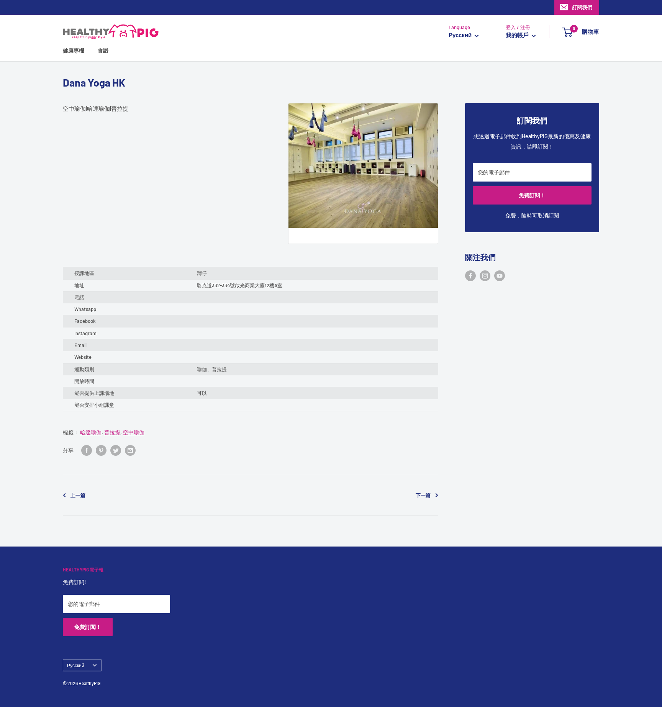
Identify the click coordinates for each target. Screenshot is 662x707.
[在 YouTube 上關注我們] (499, 275)
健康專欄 (73, 50)
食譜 (103, 50)
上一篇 (77, 495)
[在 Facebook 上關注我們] (470, 275)
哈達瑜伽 (91, 432)
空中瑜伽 (133, 432)
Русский (75, 665)
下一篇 (423, 495)
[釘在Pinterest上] (101, 450)
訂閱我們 (582, 7)
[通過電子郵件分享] (130, 450)
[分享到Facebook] (86, 450)
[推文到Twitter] (115, 450)
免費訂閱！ (532, 195)
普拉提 (112, 432)
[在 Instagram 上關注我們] (485, 275)
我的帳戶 (518, 35)
